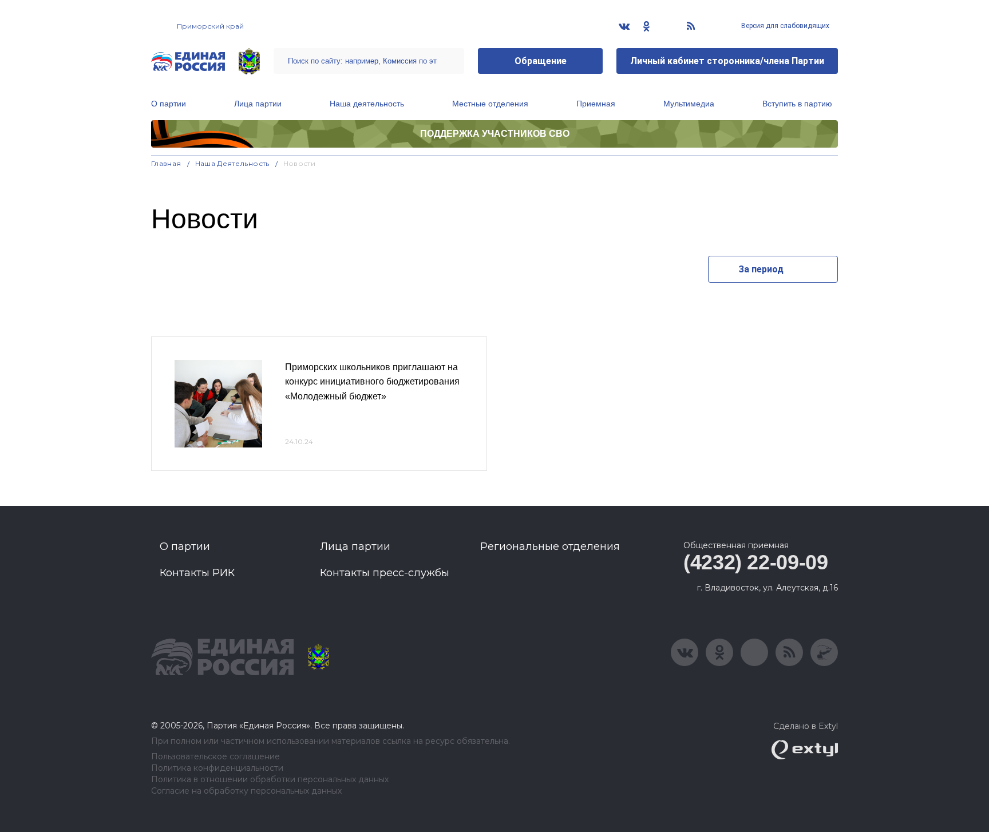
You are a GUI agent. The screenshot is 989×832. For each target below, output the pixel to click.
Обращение (541, 61)
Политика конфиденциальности (217, 768)
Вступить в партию (797, 103)
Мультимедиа (688, 103)
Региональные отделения (550, 546)
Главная (166, 163)
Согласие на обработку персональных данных (246, 791)
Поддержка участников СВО (494, 133)
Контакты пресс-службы (384, 572)
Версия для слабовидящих (784, 26)
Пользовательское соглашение (215, 757)
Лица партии (258, 103)
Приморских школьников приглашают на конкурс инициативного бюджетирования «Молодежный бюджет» (372, 381)
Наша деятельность (367, 103)
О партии (168, 103)
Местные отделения (490, 103)
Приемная (595, 103)
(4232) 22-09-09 (755, 562)
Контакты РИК (197, 572)
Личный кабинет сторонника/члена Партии (727, 61)
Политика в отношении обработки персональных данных (270, 780)
